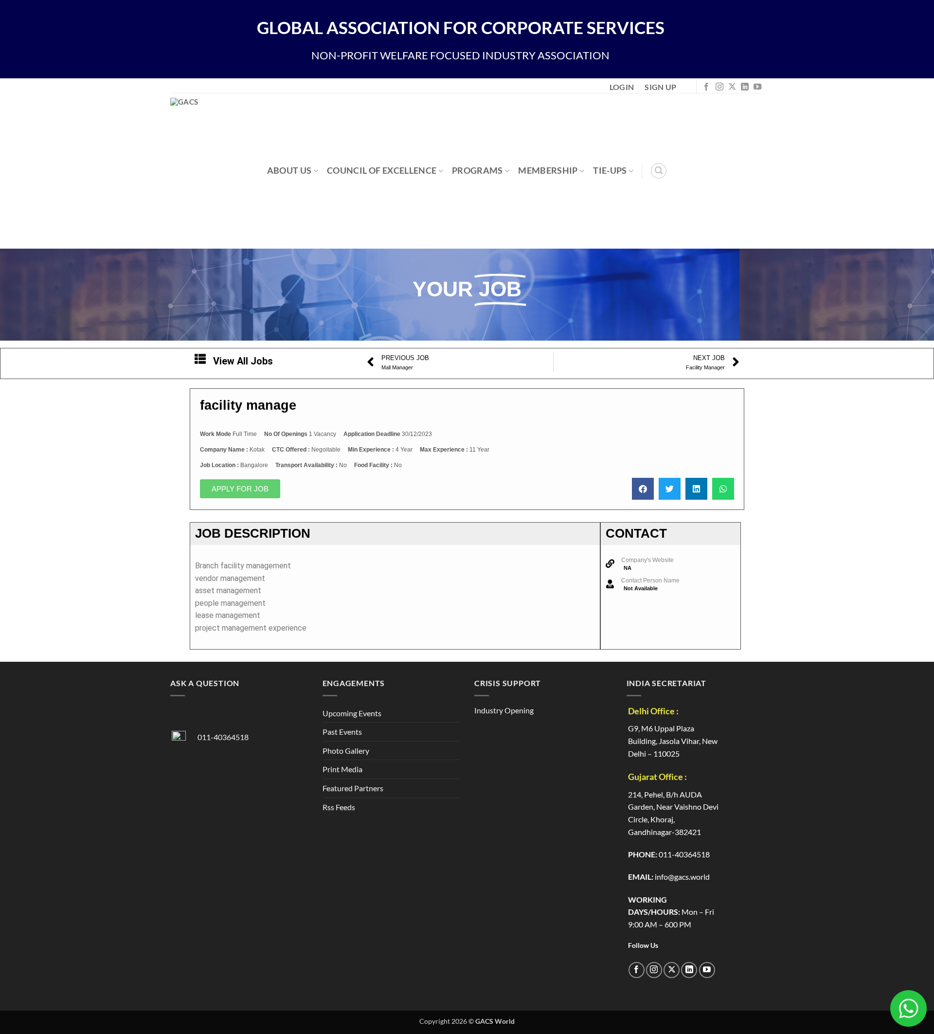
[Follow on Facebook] (706, 87)
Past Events (342, 731)
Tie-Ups (610, 170)
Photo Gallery (346, 750)
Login (622, 86)
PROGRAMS (477, 170)
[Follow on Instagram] (719, 87)
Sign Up (660, 86)
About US (289, 170)
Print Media (342, 769)
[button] (658, 171)
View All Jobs (243, 361)
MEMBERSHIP (548, 170)
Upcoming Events (352, 713)
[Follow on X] (732, 87)
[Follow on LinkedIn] (745, 87)
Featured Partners (353, 788)
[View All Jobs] (200, 358)
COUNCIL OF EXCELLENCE (381, 170)
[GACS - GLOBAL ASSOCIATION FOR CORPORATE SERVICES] (223, 171)
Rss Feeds (339, 807)
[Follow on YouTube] (757, 87)
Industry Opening (504, 710)
